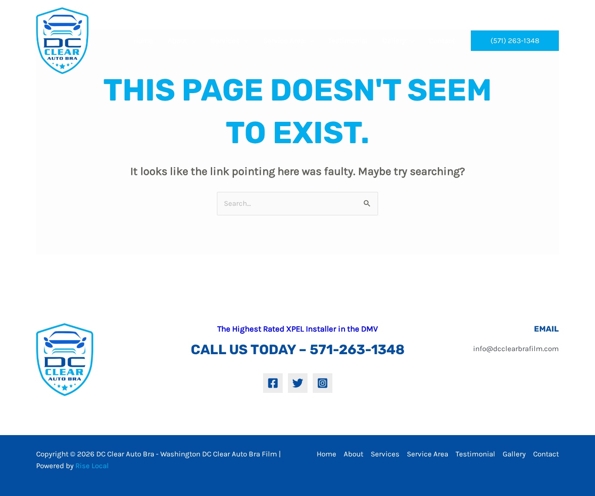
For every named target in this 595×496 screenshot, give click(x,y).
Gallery (514, 453)
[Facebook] (273, 383)
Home (326, 453)
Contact (546, 453)
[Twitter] (298, 383)
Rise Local (92, 465)
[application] (191, 40)
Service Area (427, 453)
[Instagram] (322, 383)
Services (385, 453)
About (353, 453)
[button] (515, 40)
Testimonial (475, 453)
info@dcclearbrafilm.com (516, 348)
